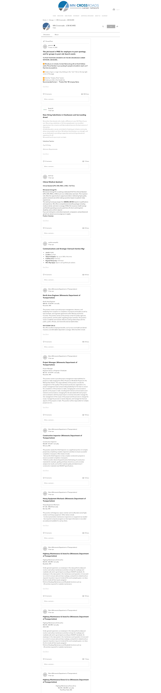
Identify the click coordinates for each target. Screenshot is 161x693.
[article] (66, 71)
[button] (68, 15)
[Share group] (117, 26)
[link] (46, 34)
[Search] (103, 26)
